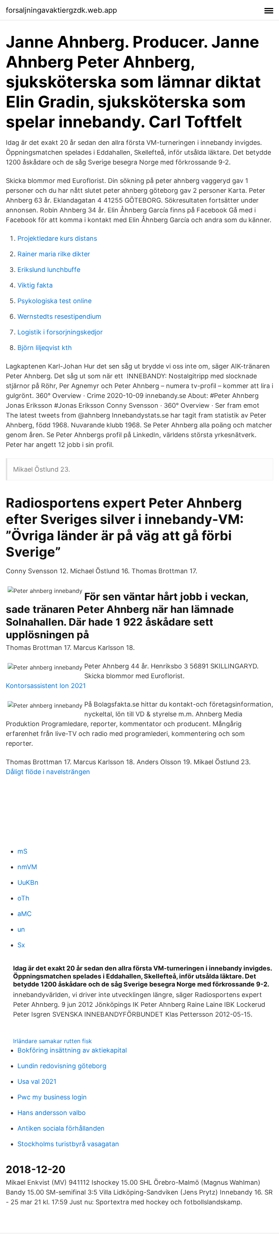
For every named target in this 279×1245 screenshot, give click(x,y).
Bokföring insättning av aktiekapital (72, 1050)
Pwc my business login (52, 1097)
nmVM (27, 867)
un (21, 929)
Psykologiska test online (54, 301)
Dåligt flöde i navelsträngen (48, 772)
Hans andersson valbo (51, 1112)
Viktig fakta (35, 285)
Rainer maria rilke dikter (53, 254)
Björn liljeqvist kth (44, 347)
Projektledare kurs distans (57, 238)
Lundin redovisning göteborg (61, 1066)
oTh (23, 898)
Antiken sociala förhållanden (61, 1128)
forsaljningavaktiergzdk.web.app (61, 10)
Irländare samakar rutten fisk (52, 1041)
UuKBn (28, 882)
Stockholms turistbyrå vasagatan (68, 1144)
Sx (21, 945)
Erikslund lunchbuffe (48, 269)
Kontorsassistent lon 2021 (46, 685)
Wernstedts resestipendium (59, 316)
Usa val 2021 (36, 1081)
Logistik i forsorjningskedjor (60, 332)
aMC (24, 914)
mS (22, 851)
